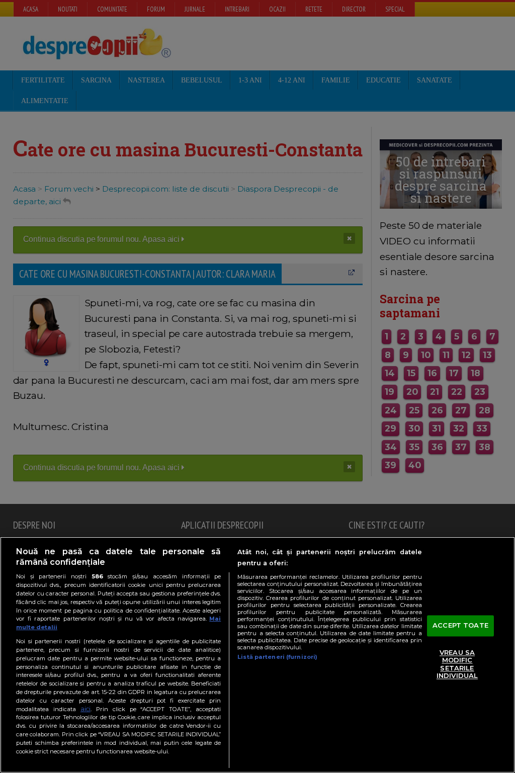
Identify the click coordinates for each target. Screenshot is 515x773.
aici (85, 709)
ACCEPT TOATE (460, 625)
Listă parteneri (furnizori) (277, 656)
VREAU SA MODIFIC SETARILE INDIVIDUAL (457, 664)
